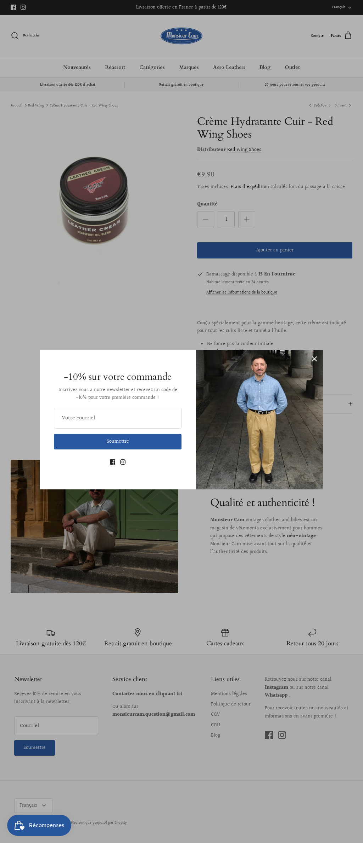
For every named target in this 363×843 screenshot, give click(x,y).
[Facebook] (112, 462)
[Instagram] (122, 462)
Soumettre (118, 442)
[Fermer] (314, 359)
